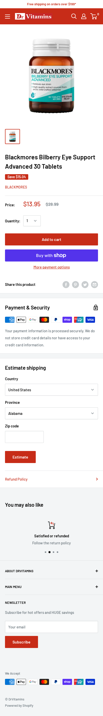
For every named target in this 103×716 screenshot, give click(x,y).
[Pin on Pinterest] (75, 284)
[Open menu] (7, 17)
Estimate (20, 456)
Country (11, 378)
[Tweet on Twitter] (85, 284)
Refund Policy (16, 479)
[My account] (83, 16)
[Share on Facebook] (66, 284)
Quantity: (12, 221)
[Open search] (74, 16)
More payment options (52, 267)
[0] (94, 16)
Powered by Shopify (19, 705)
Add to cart (51, 239)
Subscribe (21, 641)
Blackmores (16, 187)
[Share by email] (94, 284)
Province (12, 402)
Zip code (12, 426)
